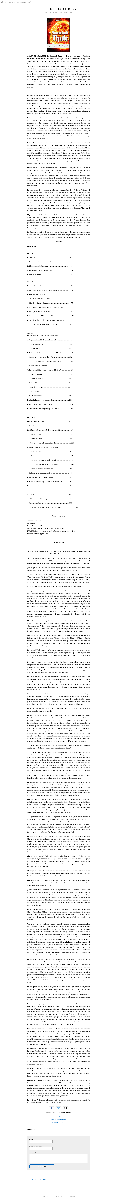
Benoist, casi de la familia (58, 1122)
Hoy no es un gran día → (77, 1179)
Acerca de (44, 1196)
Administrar (72, 1196)
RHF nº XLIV (58, 1116)
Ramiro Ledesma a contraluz (58, 1119)
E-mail (35, 1146)
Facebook (51, 1108)
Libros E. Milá (67, 12)
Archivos (58, 1196)
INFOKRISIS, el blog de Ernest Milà (18, 2)
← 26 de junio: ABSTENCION (38, 1179)
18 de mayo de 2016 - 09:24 (53, 12)
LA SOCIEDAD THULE (58, 9)
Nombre (31, 1139)
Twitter (58, 1108)
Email (65, 1108)
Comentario (32, 1153)
